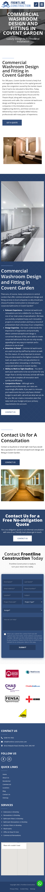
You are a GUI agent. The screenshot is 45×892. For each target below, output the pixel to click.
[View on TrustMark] (32, 672)
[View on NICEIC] (32, 698)
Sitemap (5, 798)
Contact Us (6, 794)
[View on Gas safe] (22, 713)
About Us (6, 778)
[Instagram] (9, 759)
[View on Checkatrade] (32, 684)
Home (5, 774)
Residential (6, 781)
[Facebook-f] (3, 759)
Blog (4, 791)
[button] (41, 4)
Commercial (7, 784)
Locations (6, 788)
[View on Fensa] (12, 698)
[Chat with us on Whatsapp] (40, 884)
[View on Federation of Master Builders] (12, 673)
